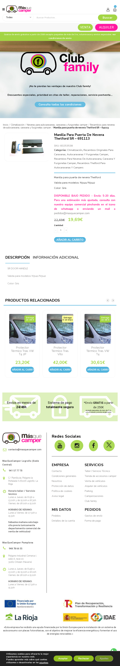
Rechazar (83, 658)
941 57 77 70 (15, 470)
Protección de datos (63, 486)
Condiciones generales (64, 476)
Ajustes (104, 658)
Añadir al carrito (69, 240)
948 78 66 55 (15, 548)
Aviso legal (58, 496)
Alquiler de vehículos (96, 486)
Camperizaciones (94, 496)
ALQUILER (106, 27)
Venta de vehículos (95, 481)
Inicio (5, 125)
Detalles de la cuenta (63, 520)
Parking (89, 491)
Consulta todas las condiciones (60, 104)
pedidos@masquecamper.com (72, 213)
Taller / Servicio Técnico (97, 471)
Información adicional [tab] (56, 257)
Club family (91, 501)
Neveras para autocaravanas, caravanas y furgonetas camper (57, 125)
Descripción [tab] (17, 257)
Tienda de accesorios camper (100, 476)
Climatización (17, 125)
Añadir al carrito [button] (23, 369)
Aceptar (63, 658)
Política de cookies (62, 491)
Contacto (57, 471)
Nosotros (57, 481)
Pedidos (56, 515)
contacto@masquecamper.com (25, 449)
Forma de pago (93, 520)
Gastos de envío (93, 515)
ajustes (43, 662)
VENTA (85, 27)
